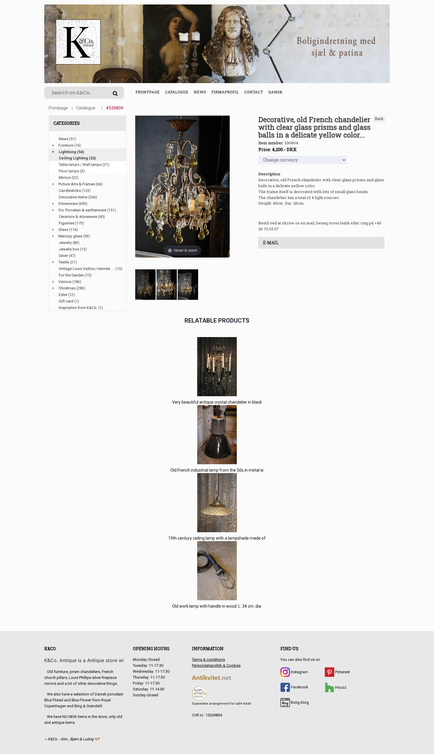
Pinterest (342, 672)
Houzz (340, 687)
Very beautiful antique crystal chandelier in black (217, 402)
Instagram (299, 672)
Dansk (275, 92)
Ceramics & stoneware (78, 216)
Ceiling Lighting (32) (77, 158)
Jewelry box (69, 249)
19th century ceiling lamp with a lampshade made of (217, 538)
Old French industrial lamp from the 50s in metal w (217, 470)
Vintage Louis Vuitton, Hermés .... (87, 268)
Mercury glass (70, 236)
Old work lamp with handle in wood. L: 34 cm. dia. (217, 606)
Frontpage (148, 92)
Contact (253, 92)
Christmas (67, 288)
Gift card (66, 301)
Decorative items (73, 197)
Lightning (67, 152)
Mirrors (65, 177)
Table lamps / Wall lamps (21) (84, 164)
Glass (63, 229)
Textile (63, 262)
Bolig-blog (299, 702)
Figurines (66, 223)
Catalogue (176, 92)
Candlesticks (70, 190)
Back (379, 119)
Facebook (299, 687)
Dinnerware (68, 203)
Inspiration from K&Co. (78, 307)
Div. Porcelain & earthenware (82, 210)
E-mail (271, 242)
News (200, 92)
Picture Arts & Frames (76, 184)
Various (64, 281)
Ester (63, 294)
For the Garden (71, 275)
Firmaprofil (225, 92)
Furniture (65, 145)
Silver (63, 255)
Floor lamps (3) (72, 171)
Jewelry (65, 242)
